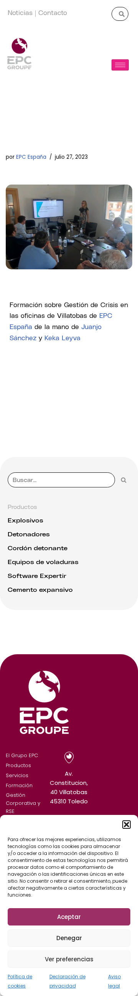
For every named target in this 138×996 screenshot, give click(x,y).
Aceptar (69, 917)
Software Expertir (37, 575)
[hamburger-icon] (120, 65)
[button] (126, 824)
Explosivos (25, 520)
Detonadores (29, 533)
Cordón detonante (37, 547)
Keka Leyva (62, 337)
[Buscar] (123, 479)
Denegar (69, 938)
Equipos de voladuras (43, 561)
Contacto (52, 12)
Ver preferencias (69, 959)
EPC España (31, 157)
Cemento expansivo (40, 589)
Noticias (20, 12)
